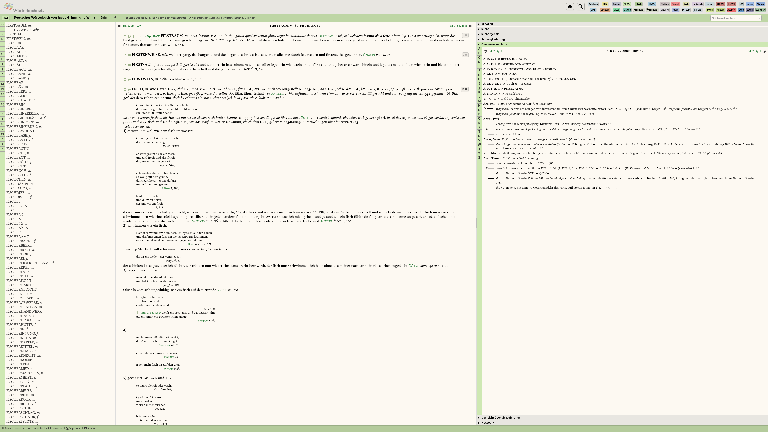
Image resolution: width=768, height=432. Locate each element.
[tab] (622, 24)
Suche (485, 29)
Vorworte (487, 24)
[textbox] (736, 18)
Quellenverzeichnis (494, 44)
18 (463, 89)
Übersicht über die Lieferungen (501, 418)
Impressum (75, 428)
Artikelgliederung (493, 39)
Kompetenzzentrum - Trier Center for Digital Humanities (34, 428)
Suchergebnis (490, 34)
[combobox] (736, 18)
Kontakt (91, 428)
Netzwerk (487, 423)
